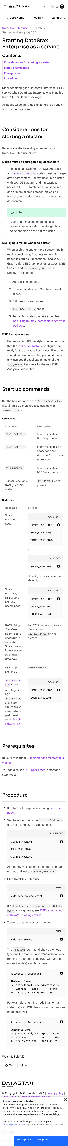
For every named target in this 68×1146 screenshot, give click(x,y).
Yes (9, 1065)
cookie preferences (14, 1124)
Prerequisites (12, 73)
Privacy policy (55, 1093)
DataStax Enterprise (15, 28)
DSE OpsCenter (35, 770)
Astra (39, 17)
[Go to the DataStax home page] (17, 1084)
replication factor (29, 346)
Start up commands (16, 67)
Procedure (10, 78)
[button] (65, 1099)
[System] (62, 6)
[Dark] (57, 6)
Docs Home (14, 18)
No (24, 1065)
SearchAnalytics (24, 173)
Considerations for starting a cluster (27, 62)
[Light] (52, 6)
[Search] (45, 6)
